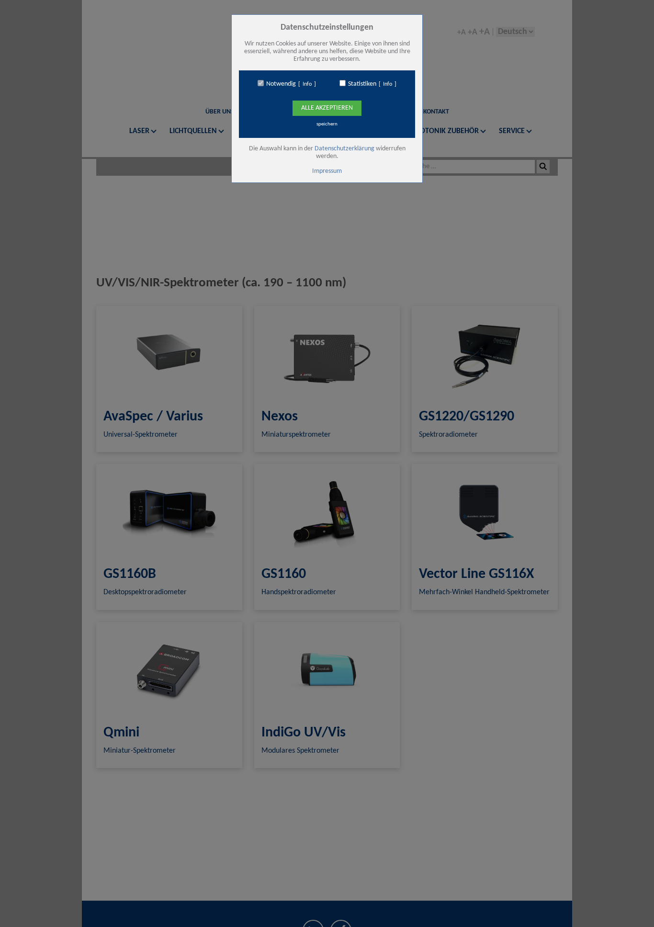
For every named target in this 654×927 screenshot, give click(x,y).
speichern (327, 124)
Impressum (327, 171)
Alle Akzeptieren (327, 108)
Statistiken (362, 84)
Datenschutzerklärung (344, 148)
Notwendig (281, 84)
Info (307, 84)
